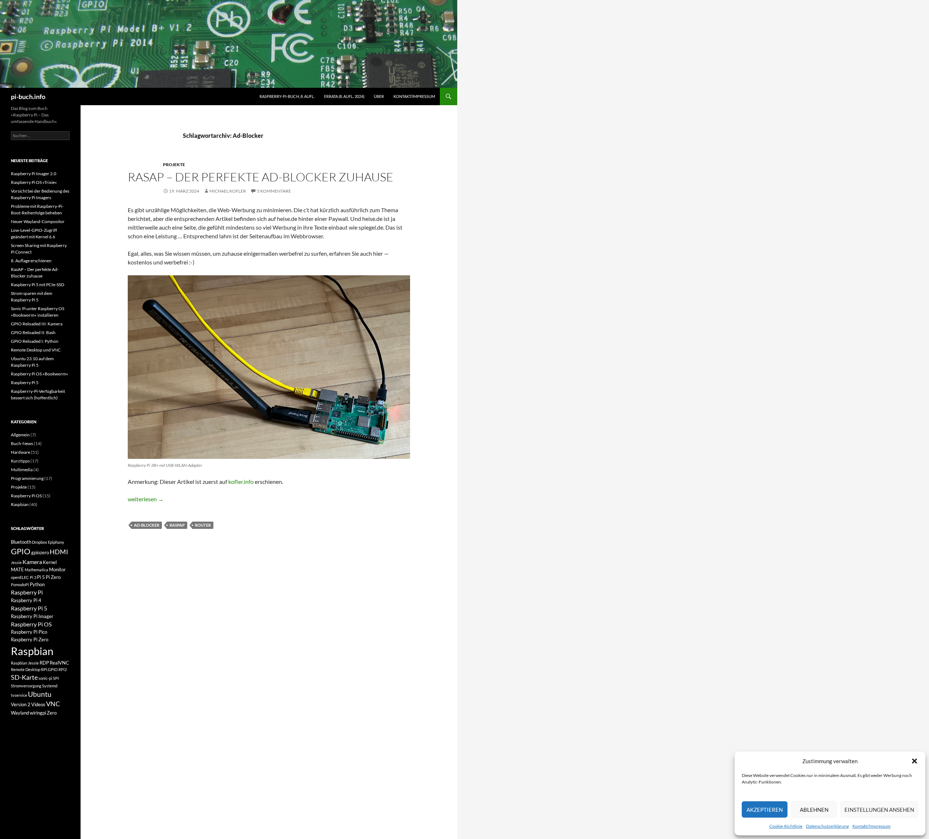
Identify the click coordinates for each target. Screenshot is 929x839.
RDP (44, 663)
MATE (17, 569)
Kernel (50, 562)
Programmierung (27, 478)
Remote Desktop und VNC (36, 350)
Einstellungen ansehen (879, 809)
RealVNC (59, 663)
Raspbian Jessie (25, 663)
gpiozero (40, 552)
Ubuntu (40, 694)
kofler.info (241, 481)
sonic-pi (45, 678)
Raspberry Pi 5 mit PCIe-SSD (37, 284)
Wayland (20, 713)
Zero (52, 713)
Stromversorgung (26, 685)
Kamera (32, 561)
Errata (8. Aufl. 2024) (344, 96)
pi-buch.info (28, 96)
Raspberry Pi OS (26, 495)
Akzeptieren (764, 809)
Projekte (174, 164)
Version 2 (20, 704)
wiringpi (38, 713)
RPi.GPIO (49, 669)
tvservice (19, 695)
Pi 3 (33, 577)
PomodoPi (20, 584)
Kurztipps (20, 461)
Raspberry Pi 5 (24, 382)
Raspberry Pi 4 (26, 600)
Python (37, 584)
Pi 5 (41, 577)
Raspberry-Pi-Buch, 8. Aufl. (287, 96)
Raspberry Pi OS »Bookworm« (39, 374)
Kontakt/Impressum (871, 826)
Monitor (57, 569)
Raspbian (20, 504)
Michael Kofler (227, 191)
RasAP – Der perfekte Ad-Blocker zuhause (260, 176)
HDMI (59, 552)
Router (203, 525)
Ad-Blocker (146, 525)
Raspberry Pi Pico (29, 632)
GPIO (20, 551)
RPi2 (62, 669)
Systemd (49, 685)
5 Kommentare (274, 191)
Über (379, 96)
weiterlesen (146, 498)
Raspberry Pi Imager (32, 616)
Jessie (16, 562)
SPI (56, 678)
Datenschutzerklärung (827, 826)
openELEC (20, 577)
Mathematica (36, 569)
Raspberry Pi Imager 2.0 (33, 173)
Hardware (20, 452)
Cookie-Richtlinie (785, 826)
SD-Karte (24, 677)
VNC (53, 704)
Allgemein (20, 434)
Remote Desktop (25, 669)
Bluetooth (21, 542)
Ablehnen (814, 809)
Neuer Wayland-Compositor (38, 221)
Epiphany (56, 542)
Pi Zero (53, 577)
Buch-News (22, 443)
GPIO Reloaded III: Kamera (36, 323)
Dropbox (39, 542)
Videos (38, 704)
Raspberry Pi (27, 592)
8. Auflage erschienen (31, 260)
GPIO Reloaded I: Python (34, 341)
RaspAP (177, 525)
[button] (914, 761)
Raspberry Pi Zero (29, 639)
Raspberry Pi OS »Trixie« (34, 182)
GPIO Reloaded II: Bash (33, 332)
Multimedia (22, 469)
